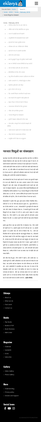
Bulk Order (8, 332)
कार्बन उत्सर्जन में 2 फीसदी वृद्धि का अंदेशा (19, 81)
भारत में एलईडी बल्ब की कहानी (16, 34)
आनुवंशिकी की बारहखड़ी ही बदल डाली (18, 38)
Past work (8, 304)
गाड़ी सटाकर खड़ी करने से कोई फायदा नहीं (20, 130)
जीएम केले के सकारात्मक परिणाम (17, 134)
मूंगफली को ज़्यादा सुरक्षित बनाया (17, 42)
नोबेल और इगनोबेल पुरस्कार (16, 111)
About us (8, 297)
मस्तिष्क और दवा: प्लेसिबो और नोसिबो (18, 46)
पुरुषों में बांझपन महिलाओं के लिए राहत (18, 119)
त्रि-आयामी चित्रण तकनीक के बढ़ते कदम (19, 93)
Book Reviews (10, 329)
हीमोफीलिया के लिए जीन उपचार (17, 72)
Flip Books (8, 322)
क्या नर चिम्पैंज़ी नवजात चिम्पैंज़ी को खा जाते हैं (20, 63)
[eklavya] (13, 3)
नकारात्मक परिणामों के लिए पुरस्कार (18, 106)
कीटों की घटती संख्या (14, 55)
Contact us (8, 308)
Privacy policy (9, 392)
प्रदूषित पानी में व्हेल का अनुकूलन (17, 138)
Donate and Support (12, 396)
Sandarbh (8, 350)
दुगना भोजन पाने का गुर (15, 89)
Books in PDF (9, 325)
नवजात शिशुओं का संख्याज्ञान (16, 115)
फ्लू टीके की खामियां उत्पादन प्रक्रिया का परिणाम (21, 76)
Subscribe (8, 357)
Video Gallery (9, 371)
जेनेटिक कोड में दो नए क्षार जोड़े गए (18, 25)
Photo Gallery (9, 374)
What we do (9, 301)
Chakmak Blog (9, 389)
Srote (7, 353)
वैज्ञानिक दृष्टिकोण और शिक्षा (16, 85)
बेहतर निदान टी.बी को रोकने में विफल (18, 102)
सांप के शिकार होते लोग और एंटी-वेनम (18, 68)
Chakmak (8, 346)
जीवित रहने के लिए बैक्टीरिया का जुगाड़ (19, 29)
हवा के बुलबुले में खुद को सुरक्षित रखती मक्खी (20, 59)
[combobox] (28, 9)
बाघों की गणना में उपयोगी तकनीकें (17, 51)
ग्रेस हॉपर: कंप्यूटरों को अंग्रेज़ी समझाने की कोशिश (19, 124)
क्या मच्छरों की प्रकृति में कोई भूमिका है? (19, 98)
